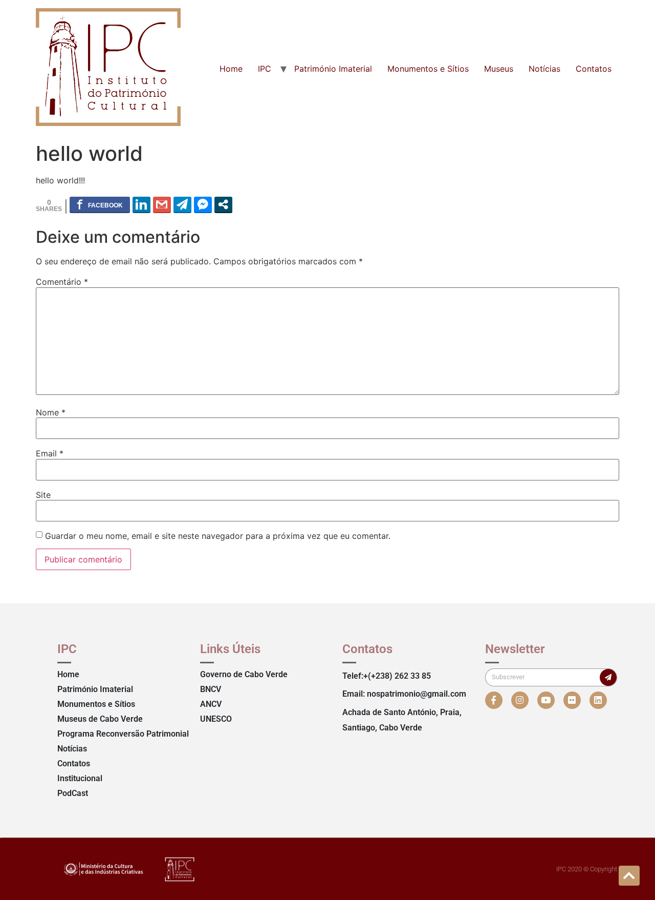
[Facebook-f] (494, 700)
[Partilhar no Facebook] (100, 204)
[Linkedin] (598, 700)
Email (49, 453)
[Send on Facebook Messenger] (203, 204)
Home (231, 69)
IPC (264, 69)
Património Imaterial (333, 69)
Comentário (62, 282)
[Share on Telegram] (182, 204)
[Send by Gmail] (162, 204)
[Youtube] (546, 700)
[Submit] (608, 677)
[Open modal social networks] (223, 204)
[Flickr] (572, 700)
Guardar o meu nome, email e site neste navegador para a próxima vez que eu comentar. (217, 536)
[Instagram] (520, 700)
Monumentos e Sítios (428, 69)
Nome (51, 412)
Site (43, 495)
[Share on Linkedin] (141, 204)
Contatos (594, 69)
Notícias (544, 69)
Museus (498, 69)
